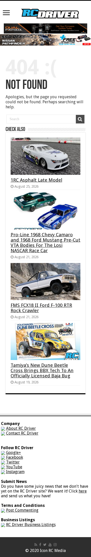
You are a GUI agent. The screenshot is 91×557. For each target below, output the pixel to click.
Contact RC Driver (22, 433)
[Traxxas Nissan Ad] (45, 39)
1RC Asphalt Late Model (36, 180)
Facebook (14, 457)
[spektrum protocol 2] (45, 28)
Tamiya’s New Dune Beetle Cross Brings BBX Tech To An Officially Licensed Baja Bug (42, 370)
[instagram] (55, 545)
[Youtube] (50, 545)
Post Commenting (22, 510)
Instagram (15, 471)
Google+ (13, 452)
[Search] (80, 119)
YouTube (14, 467)
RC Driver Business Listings (31, 524)
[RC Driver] (50, 9)
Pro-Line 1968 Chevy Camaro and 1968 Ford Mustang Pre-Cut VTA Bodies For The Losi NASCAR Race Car (45, 242)
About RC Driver (21, 428)
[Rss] (36, 545)
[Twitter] (45, 545)
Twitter (13, 462)
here (83, 491)
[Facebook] (40, 545)
